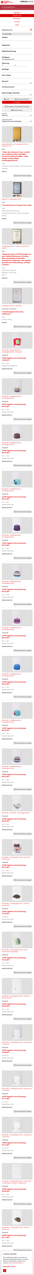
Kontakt (17, 22)
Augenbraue (22, 1183)
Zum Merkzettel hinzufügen (23, 175)
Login (17, 25)
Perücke (26, 903)
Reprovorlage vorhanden (11, 93)
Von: (2, 65)
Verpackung (5, 859)
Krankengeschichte (21, 144)
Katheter (26, 996)
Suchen (17, 102)
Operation (25, 246)
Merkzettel (17, 19)
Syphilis (4, 248)
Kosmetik (13, 813)
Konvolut (5, 81)
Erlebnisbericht (15, 350)
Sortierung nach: (7, 119)
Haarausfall (5, 905)
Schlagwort (6, 57)
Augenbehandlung (8, 144)
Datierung (5, 63)
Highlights (17, 12)
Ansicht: (4, 113)
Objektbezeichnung (9, 51)
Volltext (5, 37)
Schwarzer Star (6, 146)
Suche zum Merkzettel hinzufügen (22, 99)
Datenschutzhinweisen (16, 1263)
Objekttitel (6, 45)
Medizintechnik (7, 998)
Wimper (14, 1183)
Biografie (4, 199)
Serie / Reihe (6, 75)
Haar (25, 950)
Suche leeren (7, 99)
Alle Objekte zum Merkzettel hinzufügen (17, 107)
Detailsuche (17, 16)
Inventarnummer (8, 87)
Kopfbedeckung (15, 396)
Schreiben (18, 352)
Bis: (15, 65)
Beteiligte (5, 69)
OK (5, 1271)
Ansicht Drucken (17, 110)
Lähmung (18, 306)
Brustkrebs (5, 350)
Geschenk (6, 1044)
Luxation (18, 246)
